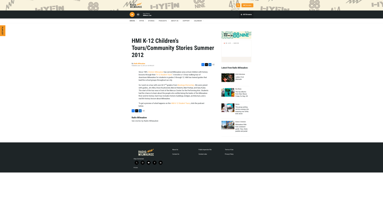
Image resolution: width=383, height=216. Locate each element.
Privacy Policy (229, 154)
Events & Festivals (240, 122)
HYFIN (141, 21)
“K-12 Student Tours (164, 75)
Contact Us (175, 154)
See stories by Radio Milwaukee (145, 121)
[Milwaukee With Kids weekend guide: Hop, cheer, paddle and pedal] (227, 125)
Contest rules (203, 154)
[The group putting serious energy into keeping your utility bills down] (227, 107)
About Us (175, 149)
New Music (238, 89)
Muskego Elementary (186, 85)
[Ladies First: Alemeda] (227, 77)
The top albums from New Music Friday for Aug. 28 (241, 94)
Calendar (198, 21)
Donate (248, 5)
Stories (237, 104)
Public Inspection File (205, 149)
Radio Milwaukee (139, 63)
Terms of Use (229, 149)
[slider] (141, 14)
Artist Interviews (240, 74)
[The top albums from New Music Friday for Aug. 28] (227, 92)
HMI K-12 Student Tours (180, 103)
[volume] (138, 14)
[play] (132, 14)
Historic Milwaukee (155, 72)
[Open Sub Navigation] (136, 21)
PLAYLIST (2, 31)
